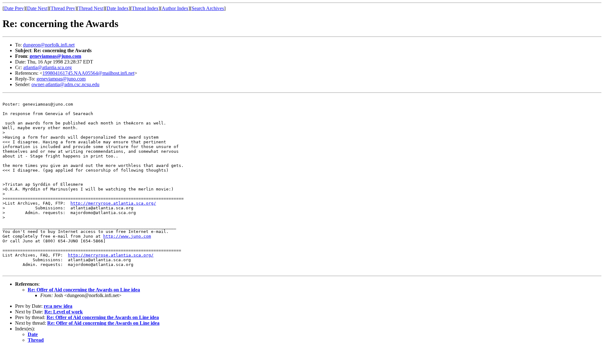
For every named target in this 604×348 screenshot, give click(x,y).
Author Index (175, 8)
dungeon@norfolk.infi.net (49, 44)
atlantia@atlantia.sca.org (47, 67)
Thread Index (145, 8)
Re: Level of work (63, 311)
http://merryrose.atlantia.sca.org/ (113, 203)
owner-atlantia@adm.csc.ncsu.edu (65, 84)
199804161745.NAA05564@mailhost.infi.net (88, 73)
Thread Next (90, 8)
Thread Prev (63, 8)
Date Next (37, 8)
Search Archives (208, 8)
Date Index (118, 8)
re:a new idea (58, 306)
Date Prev (14, 8)
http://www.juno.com (127, 236)
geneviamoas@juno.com (55, 56)
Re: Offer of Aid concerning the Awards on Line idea (84, 289)
